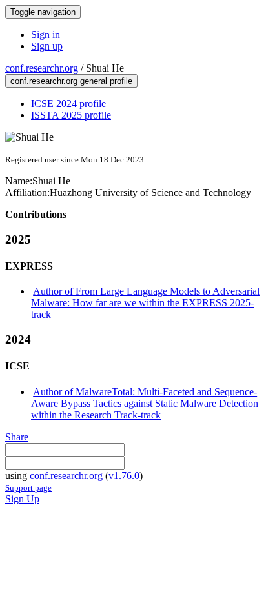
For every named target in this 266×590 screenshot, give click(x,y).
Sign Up (22, 498)
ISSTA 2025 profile (71, 115)
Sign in (45, 34)
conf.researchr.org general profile (71, 81)
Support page (28, 488)
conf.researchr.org (41, 68)
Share (16, 436)
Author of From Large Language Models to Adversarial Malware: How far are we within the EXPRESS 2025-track (145, 303)
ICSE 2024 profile (68, 103)
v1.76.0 (123, 475)
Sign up (47, 46)
